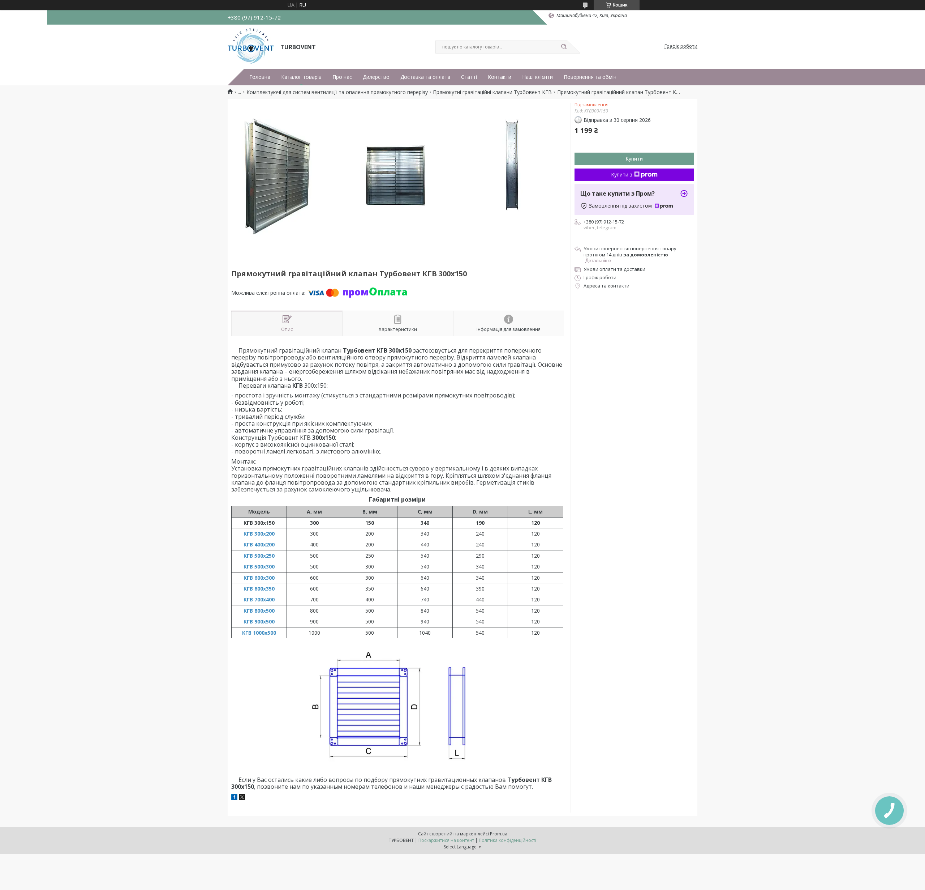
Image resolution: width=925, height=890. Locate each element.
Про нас (342, 77)
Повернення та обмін (590, 77)
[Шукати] (563, 47)
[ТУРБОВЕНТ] (251, 46)
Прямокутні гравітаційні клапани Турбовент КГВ (492, 92)
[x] (242, 798)
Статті (469, 77)
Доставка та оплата (425, 77)
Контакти (499, 77)
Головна (259, 77)
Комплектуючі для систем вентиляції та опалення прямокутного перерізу (337, 92)
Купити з (621, 174)
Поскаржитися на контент (446, 840)
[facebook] (234, 798)
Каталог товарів (301, 77)
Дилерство (376, 77)
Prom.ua (498, 834)
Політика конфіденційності (507, 840)
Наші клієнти (537, 77)
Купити (634, 158)
